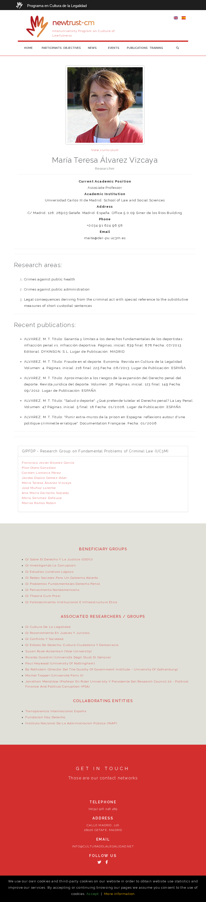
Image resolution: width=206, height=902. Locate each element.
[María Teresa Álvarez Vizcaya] (176, 17)
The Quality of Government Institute (99, 669)
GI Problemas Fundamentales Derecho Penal (62, 584)
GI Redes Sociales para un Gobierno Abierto (61, 578)
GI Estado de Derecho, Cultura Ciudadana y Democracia (72, 645)
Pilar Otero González (39, 468)
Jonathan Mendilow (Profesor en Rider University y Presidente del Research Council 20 (98, 681)
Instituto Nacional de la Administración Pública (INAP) (71, 723)
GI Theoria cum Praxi (43, 596)
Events (113, 48)
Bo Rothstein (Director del (47, 669)
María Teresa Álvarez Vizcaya (47, 483)
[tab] (103, 451)
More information (119, 894)
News (92, 48)
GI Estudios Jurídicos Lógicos (49, 571)
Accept (92, 894)
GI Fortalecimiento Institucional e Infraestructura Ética (71, 602)
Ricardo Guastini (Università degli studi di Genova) (68, 657)
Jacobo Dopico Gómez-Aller (44, 478)
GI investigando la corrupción (50, 565)
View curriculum (105, 150)
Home (28, 48)
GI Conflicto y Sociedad (44, 639)
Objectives (72, 48)
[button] (177, 48)
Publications (136, 48)
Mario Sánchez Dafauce (42, 498)
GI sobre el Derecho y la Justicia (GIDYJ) (59, 559)
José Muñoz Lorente (39, 488)
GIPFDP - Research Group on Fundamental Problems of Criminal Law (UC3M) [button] (95, 451)
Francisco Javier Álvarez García (48, 462)
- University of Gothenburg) (154, 669)
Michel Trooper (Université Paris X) (54, 675)
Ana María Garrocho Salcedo (45, 493)
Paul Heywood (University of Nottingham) (60, 663)
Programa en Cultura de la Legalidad (57, 6)
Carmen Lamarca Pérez (41, 473)
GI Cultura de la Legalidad (48, 627)
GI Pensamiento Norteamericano (52, 590)
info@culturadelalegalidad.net (103, 846)
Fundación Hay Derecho (45, 717)
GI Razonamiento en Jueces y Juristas (57, 633)
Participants (51, 48)
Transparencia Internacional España (55, 711)
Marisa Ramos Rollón (39, 503)
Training (156, 48)
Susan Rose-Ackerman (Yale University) (58, 651)
